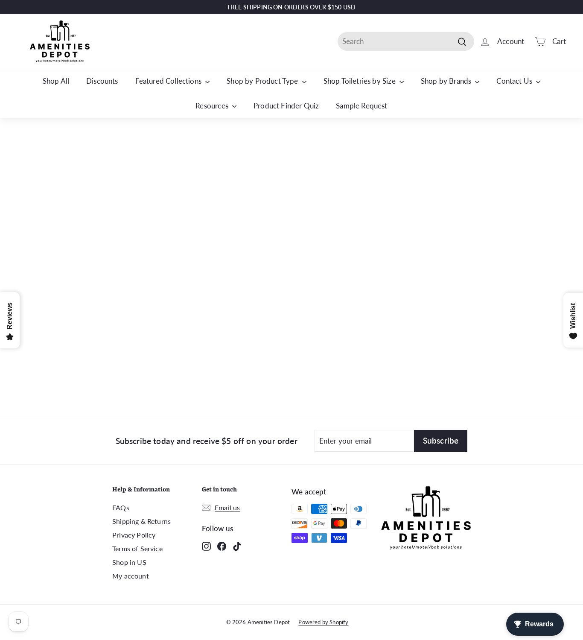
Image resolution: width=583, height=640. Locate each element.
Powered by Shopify (323, 622)
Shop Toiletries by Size (360, 80)
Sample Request (361, 105)
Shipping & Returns (141, 521)
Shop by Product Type (263, 80)
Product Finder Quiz (286, 105)
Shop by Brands (447, 80)
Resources (212, 105)
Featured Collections (169, 80)
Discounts (102, 80)
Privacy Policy (133, 535)
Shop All (56, 80)
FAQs (120, 507)
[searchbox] (406, 41)
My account (130, 576)
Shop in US (129, 562)
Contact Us (515, 80)
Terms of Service (137, 548)
